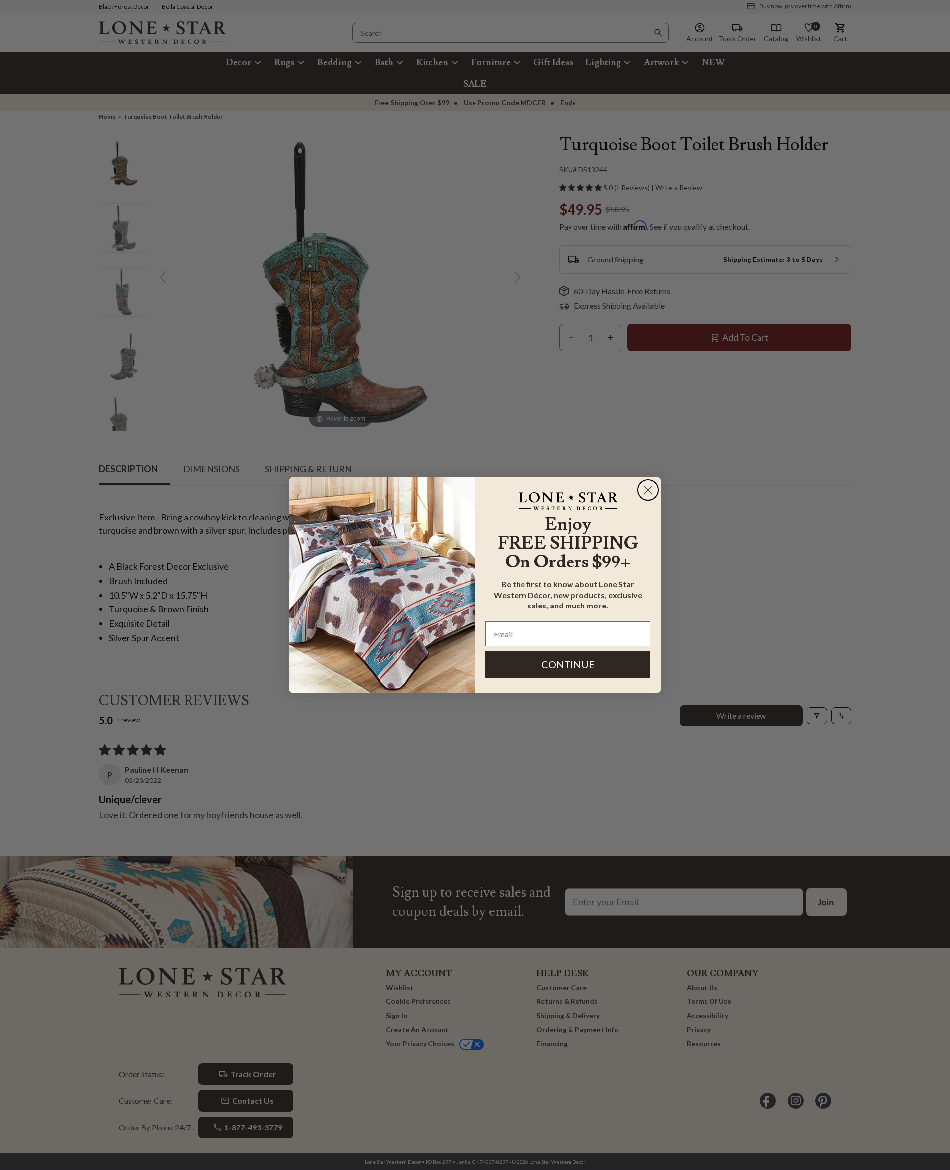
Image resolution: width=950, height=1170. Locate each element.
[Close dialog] (648, 490)
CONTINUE (568, 664)
